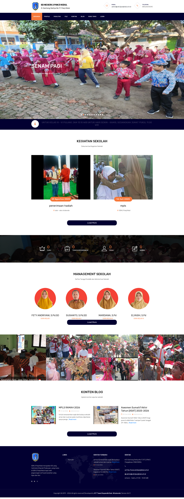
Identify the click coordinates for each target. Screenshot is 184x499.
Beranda (36, 16)
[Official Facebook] (34, 481)
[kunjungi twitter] (45, 296)
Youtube (71, 460)
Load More (92, 223)
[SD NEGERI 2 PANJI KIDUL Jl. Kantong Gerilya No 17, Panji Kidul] (35, 6)
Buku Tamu (92, 16)
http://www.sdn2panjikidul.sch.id (137, 470)
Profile (47, 16)
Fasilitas (57, 16)
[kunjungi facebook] (42, 296)
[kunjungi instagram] (48, 296)
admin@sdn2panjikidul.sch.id (121, 7)
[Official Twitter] (31, 481)
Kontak (74, 16)
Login (102, 16)
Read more (72, 419)
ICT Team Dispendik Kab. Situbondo (107, 493)
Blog (82, 16)
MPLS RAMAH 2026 (69, 407)
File (66, 16)
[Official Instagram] (37, 481)
